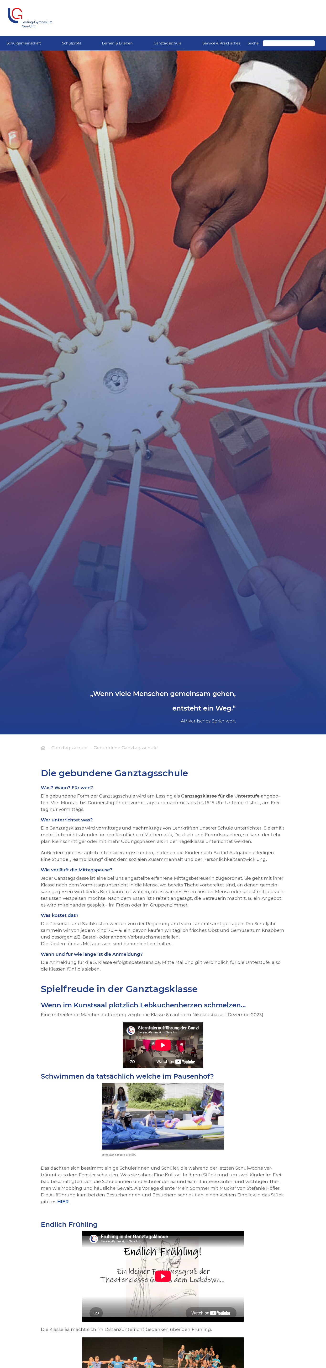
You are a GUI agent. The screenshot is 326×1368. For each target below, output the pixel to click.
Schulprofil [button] (71, 43)
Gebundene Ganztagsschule (126, 747)
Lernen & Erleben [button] (117, 43)
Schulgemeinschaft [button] (24, 43)
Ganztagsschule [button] (168, 43)
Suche (253, 43)
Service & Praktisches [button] (221, 43)
